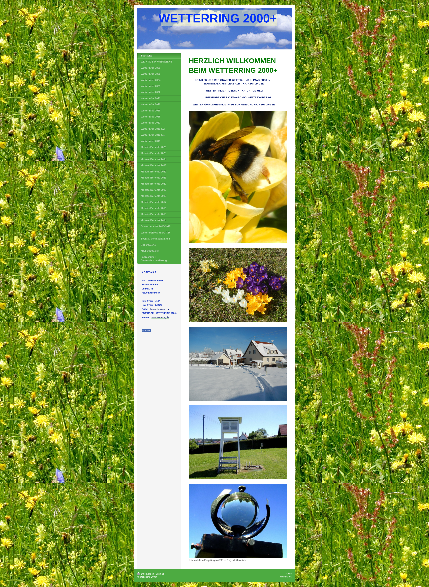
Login (289, 573)
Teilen (147, 331)
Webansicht (286, 576)
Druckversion (147, 574)
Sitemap (160, 574)
